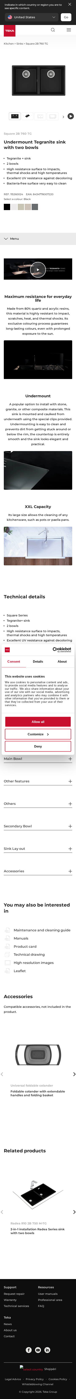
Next (63, 116)
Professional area (50, 1300)
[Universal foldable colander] (38, 1054)
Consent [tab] (13, 661)
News (8, 1324)
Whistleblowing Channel (37, 1384)
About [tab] (62, 661)
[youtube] (38, 1350)
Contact (9, 1336)
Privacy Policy (35, 1379)
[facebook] (29, 1350)
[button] (32, 17)
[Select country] (60, 30)
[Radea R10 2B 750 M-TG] (38, 1192)
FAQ (41, 1306)
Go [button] (66, 17)
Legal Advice (13, 1379)
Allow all (38, 722)
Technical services (16, 1306)
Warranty (10, 1300)
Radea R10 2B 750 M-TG (29, 1223)
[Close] (69, 4)
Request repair (14, 1293)
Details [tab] (38, 661)
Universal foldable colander (32, 1085)
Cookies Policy (58, 1379)
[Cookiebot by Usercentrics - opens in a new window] (53, 650)
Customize (35, 734)
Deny (38, 746)
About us (10, 1330)
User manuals (48, 1293)
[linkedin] (47, 1350)
